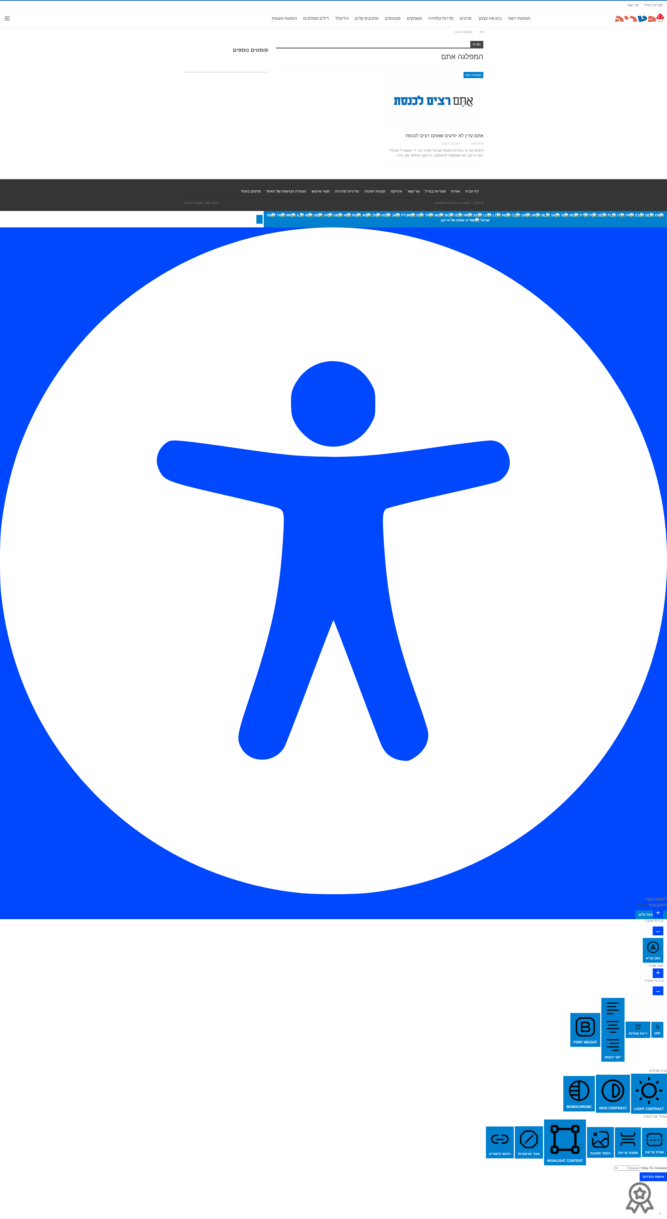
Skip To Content (654, 1168)
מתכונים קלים (367, 18)
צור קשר (633, 5)
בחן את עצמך (490, 18)
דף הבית (472, 191)
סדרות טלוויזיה (441, 18)
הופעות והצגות (284, 18)
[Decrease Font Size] (658, 930)
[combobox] (465, 219)
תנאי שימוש (321, 191)
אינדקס (396, 191)
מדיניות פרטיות (347, 191)
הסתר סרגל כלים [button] (651, 915)
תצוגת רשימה (375, 191)
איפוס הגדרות (653, 1177)
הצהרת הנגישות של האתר (286, 191)
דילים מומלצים (316, 18)
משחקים (414, 18)
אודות (455, 191)
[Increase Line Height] (658, 973)
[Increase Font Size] (658, 913)
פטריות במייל (653, 5)
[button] (259, 219)
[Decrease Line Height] (658, 990)
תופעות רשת (519, 18)
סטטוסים (393, 18)
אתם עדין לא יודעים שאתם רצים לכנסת (444, 135)
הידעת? (342, 18)
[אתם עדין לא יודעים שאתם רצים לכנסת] (433, 100)
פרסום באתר (251, 191)
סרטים (466, 18)
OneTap (641, 905)
